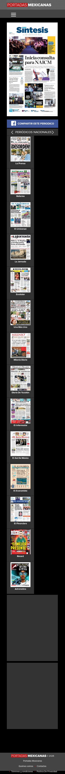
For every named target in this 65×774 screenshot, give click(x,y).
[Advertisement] (32, 627)
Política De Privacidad (47, 771)
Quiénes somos (26, 766)
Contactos (41, 766)
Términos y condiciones (22, 771)
